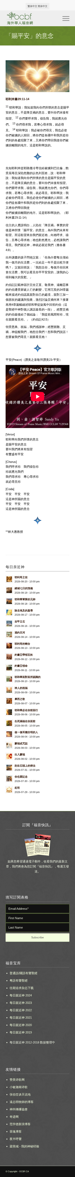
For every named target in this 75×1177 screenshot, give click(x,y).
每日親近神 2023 (21, 1002)
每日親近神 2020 (21, 1025)
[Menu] (63, 18)
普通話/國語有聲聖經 (23, 973)
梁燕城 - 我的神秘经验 (24, 1146)
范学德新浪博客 (20, 1124)
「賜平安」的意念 (30, 35)
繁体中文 (32, 6)
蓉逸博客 (16, 1131)
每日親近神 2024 (21, 995)
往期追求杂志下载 (22, 988)
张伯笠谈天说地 (20, 1094)
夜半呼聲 (16, 1139)
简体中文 (42, 6)
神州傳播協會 (19, 1109)
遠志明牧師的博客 (22, 1102)
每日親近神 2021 (21, 1017)
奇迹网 (14, 1116)
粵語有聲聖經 (19, 980)
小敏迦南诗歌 (19, 1087)
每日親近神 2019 (21, 1032)
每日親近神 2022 (21, 1010)
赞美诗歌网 (17, 1079)
